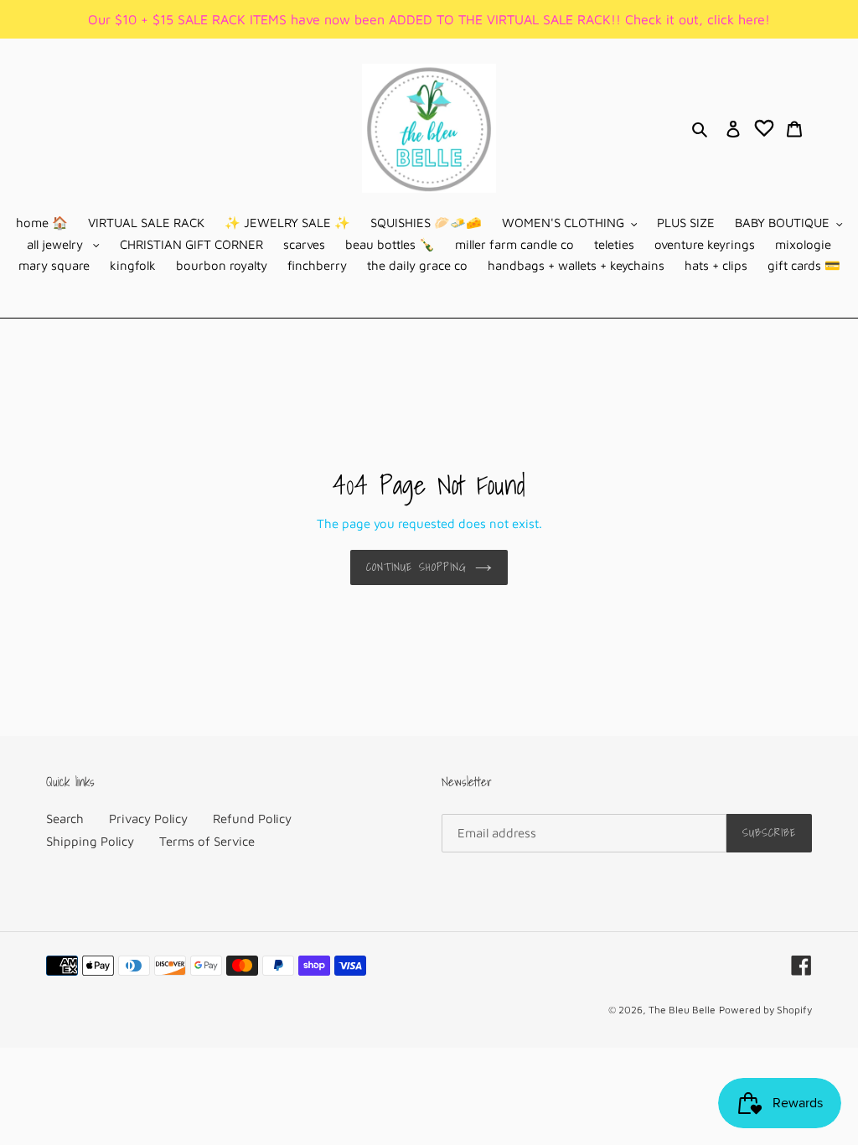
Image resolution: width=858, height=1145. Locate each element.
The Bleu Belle (682, 1009)
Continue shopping (416, 567)
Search (65, 818)
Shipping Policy (90, 841)
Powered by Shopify (765, 1009)
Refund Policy (252, 818)
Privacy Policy (148, 818)
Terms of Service (207, 841)
